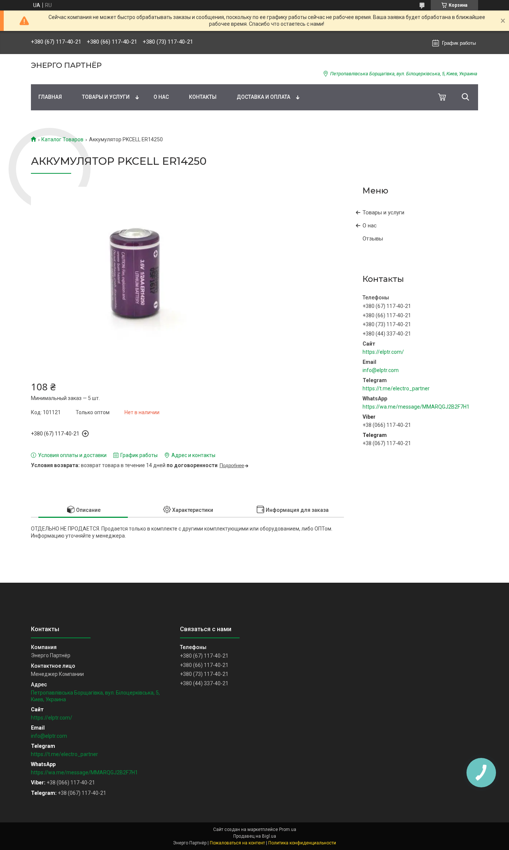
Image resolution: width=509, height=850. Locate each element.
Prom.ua (287, 829)
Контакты (202, 97)
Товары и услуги (106, 97)
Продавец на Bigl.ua (254, 836)
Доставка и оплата (263, 97)
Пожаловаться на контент (237, 843)
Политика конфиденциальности (302, 843)
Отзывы (373, 238)
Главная (50, 97)
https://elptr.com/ (383, 352)
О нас (161, 97)
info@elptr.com (381, 370)
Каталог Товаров (62, 139)
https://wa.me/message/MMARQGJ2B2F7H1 (416, 407)
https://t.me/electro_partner (396, 388)
